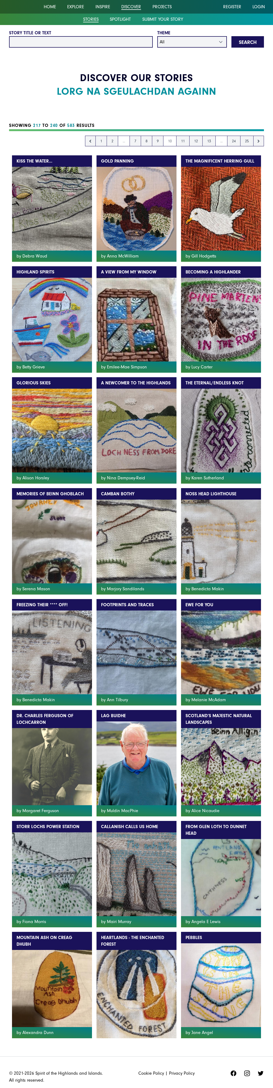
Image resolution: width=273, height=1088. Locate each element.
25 (247, 141)
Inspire (102, 6)
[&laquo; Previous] (90, 141)
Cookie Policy (151, 1073)
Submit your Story (162, 19)
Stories (91, 19)
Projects (162, 6)
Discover (131, 6)
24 (234, 141)
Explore (75, 6)
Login (258, 6)
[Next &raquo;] (258, 141)
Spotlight (120, 19)
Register (232, 6)
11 (183, 141)
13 (209, 141)
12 (196, 141)
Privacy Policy (182, 1073)
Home (50, 6)
